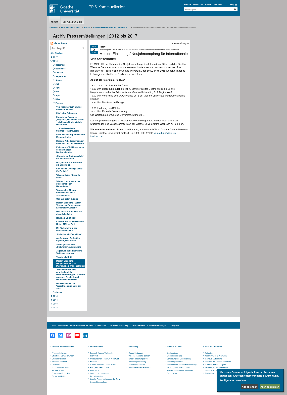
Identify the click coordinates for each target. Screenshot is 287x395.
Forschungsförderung (137, 361)
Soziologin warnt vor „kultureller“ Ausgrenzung (68, 245)
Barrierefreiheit (139, 326)
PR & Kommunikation (107, 6)
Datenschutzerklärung (119, 326)
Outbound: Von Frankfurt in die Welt (104, 358)
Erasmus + (94, 370)
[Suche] (83, 48)
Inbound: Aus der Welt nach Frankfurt (101, 354)
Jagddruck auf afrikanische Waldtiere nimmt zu (69, 252)
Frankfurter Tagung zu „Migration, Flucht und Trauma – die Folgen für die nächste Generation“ (70, 120)
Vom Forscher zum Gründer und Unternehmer (69, 108)
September (60, 76)
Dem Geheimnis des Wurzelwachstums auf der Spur (68, 286)
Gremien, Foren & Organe (215, 364)
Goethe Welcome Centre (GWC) (103, 364)
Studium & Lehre (174, 346)
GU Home (53, 27)
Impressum (101, 326)
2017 (55, 57)
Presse (187, 4)
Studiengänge (172, 352)
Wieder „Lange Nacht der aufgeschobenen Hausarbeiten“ (68, 184)
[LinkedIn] (85, 335)
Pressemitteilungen (59, 352)
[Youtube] (77, 335)
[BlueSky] (60, 335)
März (57, 99)
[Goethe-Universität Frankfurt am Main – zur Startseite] (68, 8)
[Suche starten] (235, 9)
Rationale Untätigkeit (66, 217)
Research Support (136, 352)
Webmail (218, 4)
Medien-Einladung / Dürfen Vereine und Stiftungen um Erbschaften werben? (68, 205)
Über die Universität (213, 346)
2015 (55, 296)
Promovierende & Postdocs (140, 367)
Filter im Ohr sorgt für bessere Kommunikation (70, 136)
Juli (57, 83)
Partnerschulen (173, 373)
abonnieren (60, 43)
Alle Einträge (56, 52)
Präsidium (209, 352)
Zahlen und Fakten (59, 376)
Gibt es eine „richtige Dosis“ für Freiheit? (69, 170)
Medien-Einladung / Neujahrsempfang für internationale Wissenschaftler (70, 263)
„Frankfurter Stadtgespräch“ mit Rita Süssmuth (70, 157)
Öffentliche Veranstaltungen (63, 355)
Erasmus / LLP (96, 361)
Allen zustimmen (269, 386)
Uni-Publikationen (72, 22)
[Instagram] (69, 335)
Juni (57, 87)
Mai (57, 91)
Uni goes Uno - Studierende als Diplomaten (69, 163)
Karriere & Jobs (58, 370)
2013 (55, 303)
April (57, 95)
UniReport (56, 364)
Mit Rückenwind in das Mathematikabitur (66, 229)
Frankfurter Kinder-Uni (61, 373)
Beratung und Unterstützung (178, 367)
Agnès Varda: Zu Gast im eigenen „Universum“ (68, 239)
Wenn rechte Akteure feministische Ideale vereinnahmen (66, 193)
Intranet (208, 4)
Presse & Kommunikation (63, 346)
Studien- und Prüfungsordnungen (180, 370)
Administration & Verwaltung (216, 355)
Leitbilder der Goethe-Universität (218, 361)
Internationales (96, 346)
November (60, 68)
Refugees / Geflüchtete (99, 367)
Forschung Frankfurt (60, 367)
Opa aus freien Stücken (67, 198)
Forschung (133, 346)
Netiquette (175, 326)
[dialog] (250, 380)
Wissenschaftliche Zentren (139, 355)
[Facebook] (52, 335)
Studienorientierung (174, 355)
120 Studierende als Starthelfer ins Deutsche (67, 129)
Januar (58, 292)
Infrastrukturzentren (137, 364)
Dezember (60, 64)
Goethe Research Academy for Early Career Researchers (105, 380)
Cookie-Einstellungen (157, 326)
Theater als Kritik (64, 256)
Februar (59, 102)
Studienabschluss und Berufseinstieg (181, 364)
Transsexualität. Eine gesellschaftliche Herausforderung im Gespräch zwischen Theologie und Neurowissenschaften (70, 274)
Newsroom (198, 4)
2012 (55, 307)
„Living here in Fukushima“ (69, 234)
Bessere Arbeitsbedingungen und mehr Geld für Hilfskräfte (70, 142)
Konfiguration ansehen (233, 380)
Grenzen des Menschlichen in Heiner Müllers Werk (70, 223)
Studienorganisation (175, 361)
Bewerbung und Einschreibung (179, 358)
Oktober (59, 72)
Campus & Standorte (213, 358)
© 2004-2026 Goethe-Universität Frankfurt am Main (72, 326)
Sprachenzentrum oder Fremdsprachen (99, 374)
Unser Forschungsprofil (138, 358)
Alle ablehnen (249, 386)
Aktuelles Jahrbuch (59, 361)
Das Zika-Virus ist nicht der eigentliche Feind (69, 212)
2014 (55, 299)
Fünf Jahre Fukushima (66, 113)
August (58, 80)
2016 (55, 60)
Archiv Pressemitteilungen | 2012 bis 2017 (111, 27)
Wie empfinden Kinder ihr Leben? (68, 176)
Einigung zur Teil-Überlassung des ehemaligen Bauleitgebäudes (70, 150)
